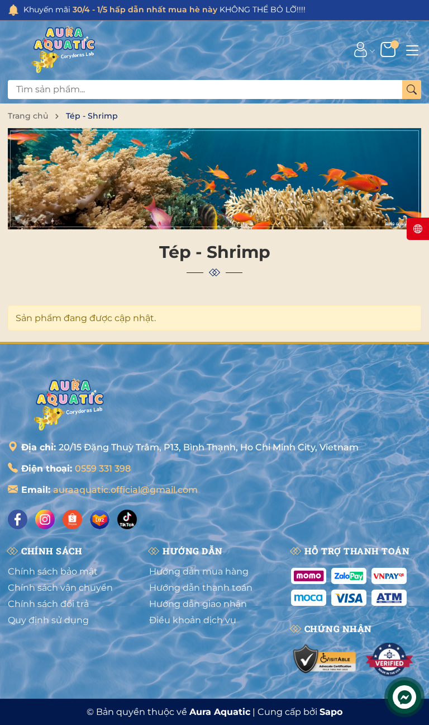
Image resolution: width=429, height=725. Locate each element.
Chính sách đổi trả (48, 604)
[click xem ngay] (214, 178)
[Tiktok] (127, 519)
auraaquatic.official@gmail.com (125, 489)
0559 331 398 (103, 468)
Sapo (331, 712)
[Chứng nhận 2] (389, 659)
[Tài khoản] (360, 49)
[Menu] (412, 49)
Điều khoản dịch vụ (192, 620)
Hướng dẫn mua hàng (199, 571)
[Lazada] (99, 519)
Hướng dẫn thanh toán (200, 587)
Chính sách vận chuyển (60, 587)
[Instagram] (45, 519)
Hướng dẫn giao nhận (198, 604)
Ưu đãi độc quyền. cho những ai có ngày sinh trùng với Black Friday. (186, 9)
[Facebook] (17, 519)
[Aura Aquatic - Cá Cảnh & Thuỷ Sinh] (69, 404)
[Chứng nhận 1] (325, 659)
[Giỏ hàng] (389, 49)
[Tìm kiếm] (411, 89)
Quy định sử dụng (48, 620)
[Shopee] (72, 519)
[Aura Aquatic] (64, 49)
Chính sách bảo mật (53, 571)
